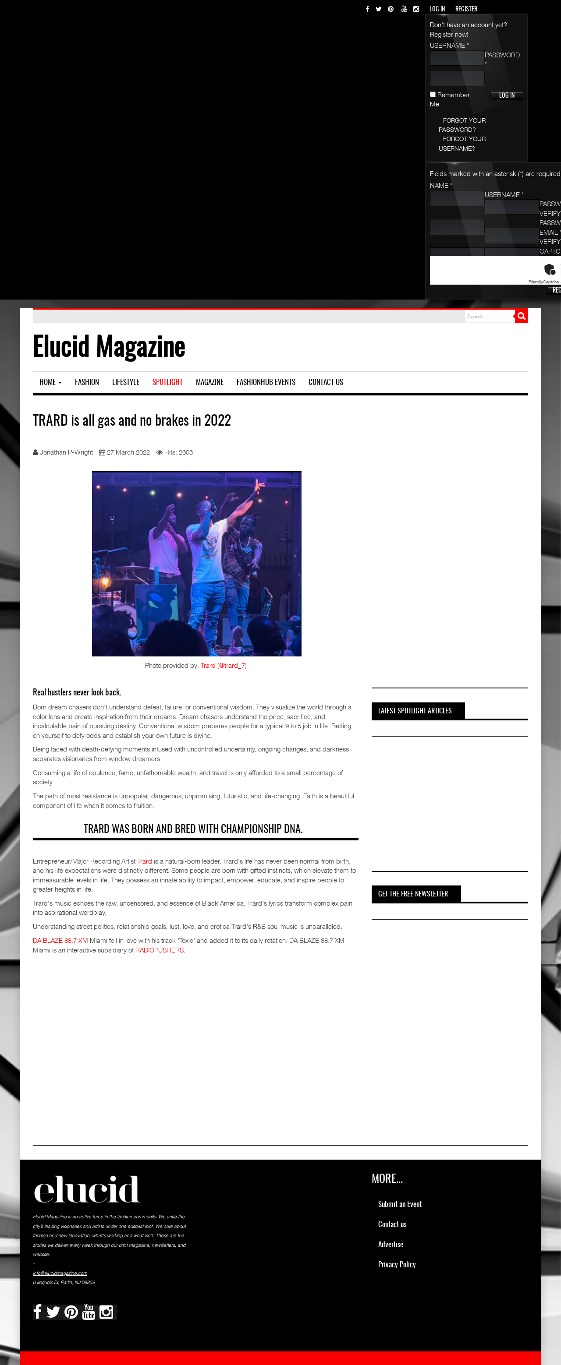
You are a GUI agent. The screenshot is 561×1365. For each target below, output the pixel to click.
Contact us (326, 382)
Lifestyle (125, 382)
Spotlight (168, 382)
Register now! (449, 34)
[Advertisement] (448, 545)
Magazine (210, 382)
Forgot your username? (462, 143)
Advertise (390, 1245)
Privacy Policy (397, 1265)
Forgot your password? (462, 124)
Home (48, 382)
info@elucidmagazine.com (60, 1273)
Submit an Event (400, 1204)
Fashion (87, 382)
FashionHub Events (266, 382)
